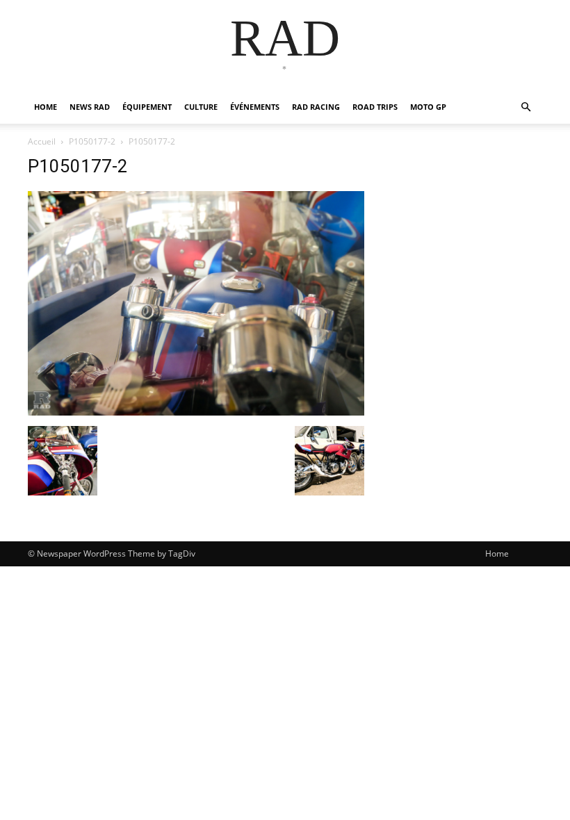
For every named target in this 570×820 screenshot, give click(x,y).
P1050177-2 (92, 141)
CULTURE (201, 106)
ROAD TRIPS (375, 106)
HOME (45, 106)
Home (497, 553)
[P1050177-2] (196, 412)
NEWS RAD (90, 106)
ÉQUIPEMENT (147, 106)
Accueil (42, 141)
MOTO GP (428, 106)
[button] (525, 107)
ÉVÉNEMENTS (254, 106)
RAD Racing (316, 106)
